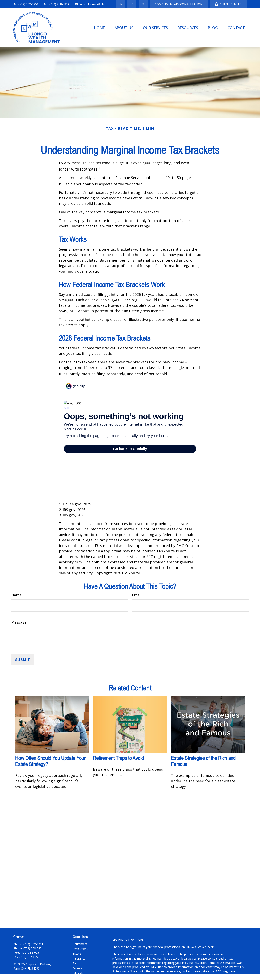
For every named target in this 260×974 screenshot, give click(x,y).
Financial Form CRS (131, 939)
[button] (99, 27)
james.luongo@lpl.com (94, 4)
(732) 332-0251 (28, 4)
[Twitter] (120, 4)
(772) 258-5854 (59, 4)
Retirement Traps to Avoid (118, 758)
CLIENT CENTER (231, 4)
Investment (80, 949)
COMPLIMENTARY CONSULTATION (179, 4)
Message (18, 622)
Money (77, 968)
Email (137, 594)
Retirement (80, 944)
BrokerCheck (205, 947)
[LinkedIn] (131, 4)
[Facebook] (143, 4)
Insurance (79, 958)
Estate (77, 954)
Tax (75, 963)
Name (16, 594)
